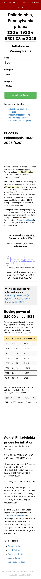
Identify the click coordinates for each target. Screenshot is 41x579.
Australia (26, 2)
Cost (6, 58)
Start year (8, 69)
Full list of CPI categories (19, 121)
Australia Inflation (16, 554)
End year (8, 81)
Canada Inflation (15, 546)
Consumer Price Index (14, 516)
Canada (11, 2)
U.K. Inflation (14, 550)
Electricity (10, 295)
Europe (35, 2)
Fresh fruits (11, 302)
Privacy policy (25, 574)
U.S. (4, 2)
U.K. (18, 2)
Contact (13, 574)
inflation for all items (24, 220)
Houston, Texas (22, 298)
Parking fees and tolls (18, 118)
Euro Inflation (14, 558)
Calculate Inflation (20, 95)
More (20, 7)
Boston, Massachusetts (19, 115)
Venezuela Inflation (17, 562)
